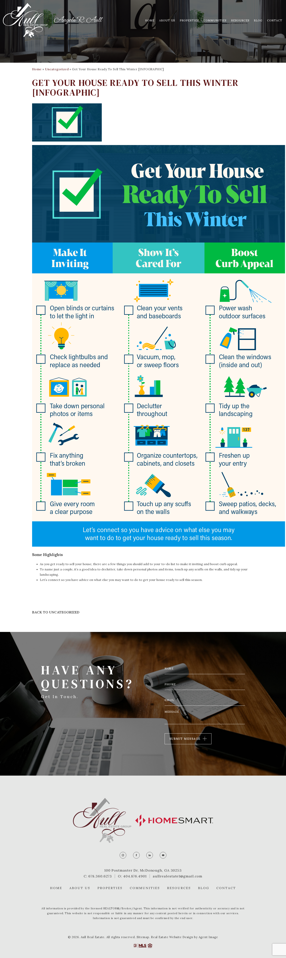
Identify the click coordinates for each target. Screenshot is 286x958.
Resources (240, 20)
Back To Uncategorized (55, 612)
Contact (274, 20)
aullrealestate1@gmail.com (178, 876)
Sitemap (143, 937)
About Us (167, 20)
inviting (197, 564)
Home (149, 20)
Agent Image (208, 937)
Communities (215, 20)
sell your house (80, 564)
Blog (258, 20)
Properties (189, 20)
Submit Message (185, 739)
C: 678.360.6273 (98, 876)
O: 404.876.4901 (132, 876)
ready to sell (175, 580)
